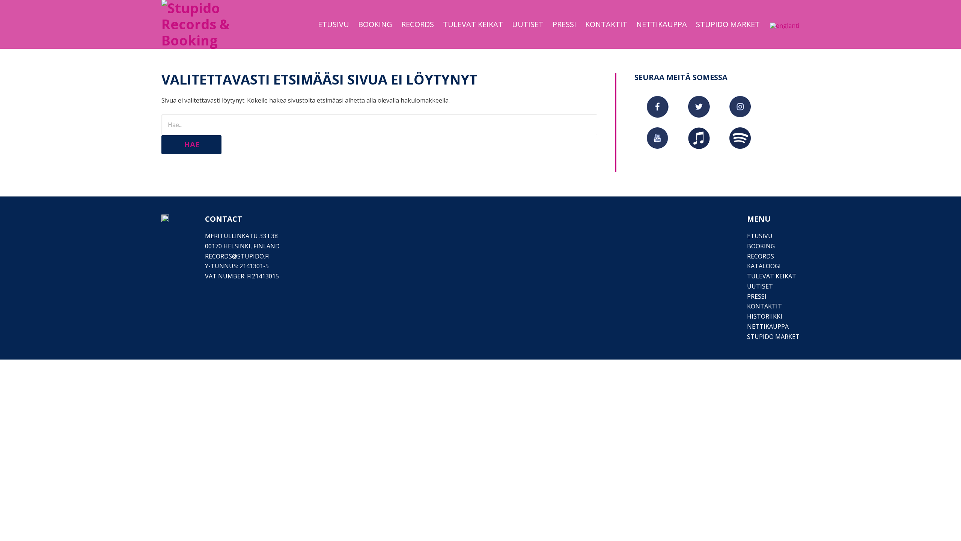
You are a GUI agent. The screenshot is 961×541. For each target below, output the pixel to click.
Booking (761, 246)
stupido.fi (253, 256)
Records (760, 256)
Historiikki (764, 316)
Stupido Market (773, 336)
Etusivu (760, 236)
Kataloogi (764, 266)
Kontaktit (764, 306)
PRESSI (757, 296)
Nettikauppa (768, 326)
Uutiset (760, 286)
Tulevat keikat (771, 276)
